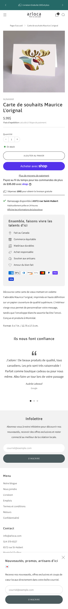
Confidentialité (11, 517)
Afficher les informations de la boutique (25, 209)
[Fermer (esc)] (63, 557)
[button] (30, 401)
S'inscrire (34, 599)
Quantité (7, 134)
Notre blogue (10, 483)
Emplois (7, 500)
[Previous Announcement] (5, 5)
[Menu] (5, 15)
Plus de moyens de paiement (34, 175)
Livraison (8, 494)
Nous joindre (10, 489)
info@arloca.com (12, 535)
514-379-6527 (10, 541)
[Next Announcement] (63, 5)
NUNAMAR (8, 99)
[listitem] (34, 5)
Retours (7, 512)
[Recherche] (63, 14)
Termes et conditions (14, 506)
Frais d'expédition (11, 122)
